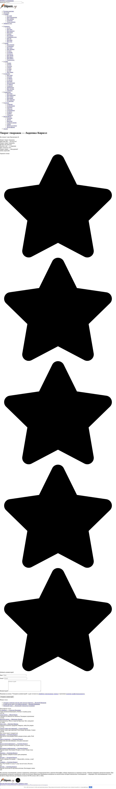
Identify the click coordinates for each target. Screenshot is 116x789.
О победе (9, 112)
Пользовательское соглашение (39, 785)
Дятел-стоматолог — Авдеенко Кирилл (11, 739)
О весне (9, 34)
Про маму (9, 47)
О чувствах (6, 73)
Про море (9, 40)
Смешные (9, 90)
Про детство (10, 89)
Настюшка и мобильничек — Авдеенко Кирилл (14, 748)
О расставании (11, 22)
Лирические (10, 87)
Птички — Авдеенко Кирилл (8, 757)
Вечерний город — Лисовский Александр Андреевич (19, 705)
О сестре (9, 66)
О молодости (10, 60)
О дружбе (9, 52)
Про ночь (9, 41)
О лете (9, 28)
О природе (6, 26)
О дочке (9, 69)
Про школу (10, 57)
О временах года (11, 37)
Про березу (10, 35)
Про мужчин (10, 44)
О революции (11, 106)
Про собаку (10, 96)
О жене (9, 63)
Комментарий (4, 691)
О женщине (10, 46)
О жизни (9, 77)
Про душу (10, 75)
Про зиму (9, 29)
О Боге (9, 124)
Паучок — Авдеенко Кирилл (8, 766)
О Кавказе (10, 115)
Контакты (8, 783)
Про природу (10, 31)
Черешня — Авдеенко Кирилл (9, 734)
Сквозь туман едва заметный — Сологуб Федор (14, 728)
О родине (6, 102)
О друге (9, 51)
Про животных (11, 95)
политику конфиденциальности (75, 694)
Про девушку (10, 49)
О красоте (10, 86)
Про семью (10, 72)
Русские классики (8, 11)
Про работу (10, 58)
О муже (9, 64)
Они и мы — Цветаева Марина (9, 724)
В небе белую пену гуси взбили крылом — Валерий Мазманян (21, 704)
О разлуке (10, 20)
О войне (9, 113)
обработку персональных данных (48, 694)
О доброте (10, 84)
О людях (5, 43)
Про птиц (9, 93)
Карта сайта (14, 783)
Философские (7, 116)
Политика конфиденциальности (20, 785)
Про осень (10, 32)
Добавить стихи (23, 783)
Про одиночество (12, 17)
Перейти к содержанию (7, 0)
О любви (6, 14)
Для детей (6, 12)
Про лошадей (11, 99)
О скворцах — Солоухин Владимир (10, 710)
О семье (5, 61)
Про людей (10, 55)
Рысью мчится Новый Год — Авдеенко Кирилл (14, 744)
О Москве (10, 104)
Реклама (2, 783)
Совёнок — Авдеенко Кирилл (8, 762)
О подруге (10, 54)
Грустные (9, 81)
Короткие (9, 121)
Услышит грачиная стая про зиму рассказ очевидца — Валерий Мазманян (24, 702)
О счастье (9, 80)
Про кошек (10, 98)
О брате (9, 67)
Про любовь (10, 19)
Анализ (5, 128)
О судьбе (9, 16)
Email (2, 678)
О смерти (9, 78)
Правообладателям (5, 785)
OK (90, 787)
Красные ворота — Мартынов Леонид (11, 719)
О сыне (9, 70)
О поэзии (9, 118)
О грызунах (10, 101)
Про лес (9, 38)
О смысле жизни (11, 122)
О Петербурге (11, 110)
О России (9, 109)
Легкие (9, 119)
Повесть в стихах (12, 125)
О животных (7, 92)
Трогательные (11, 83)
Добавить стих (7, 23)
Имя (1, 675)
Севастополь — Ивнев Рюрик (8, 714)
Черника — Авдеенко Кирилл (8, 753)
